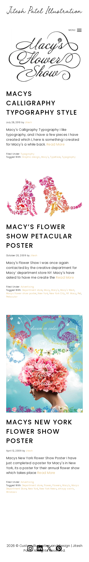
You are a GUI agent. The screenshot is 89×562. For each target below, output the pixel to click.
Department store (32, 290)
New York (43, 293)
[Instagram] (30, 551)
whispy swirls (66, 488)
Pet (79, 293)
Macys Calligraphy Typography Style (41, 103)
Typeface (55, 157)
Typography (27, 153)
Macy (47, 290)
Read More (56, 144)
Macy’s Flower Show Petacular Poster (39, 236)
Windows (11, 492)
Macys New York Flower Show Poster (39, 431)
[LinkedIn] (40, 551)
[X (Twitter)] (49, 551)
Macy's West (67, 290)
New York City (57, 293)
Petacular (11, 296)
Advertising (27, 286)
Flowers (56, 485)
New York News (48, 488)
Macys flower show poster (21, 293)
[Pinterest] (59, 551)
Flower (47, 485)
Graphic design (31, 157)
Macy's (45, 157)
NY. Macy (71, 293)
